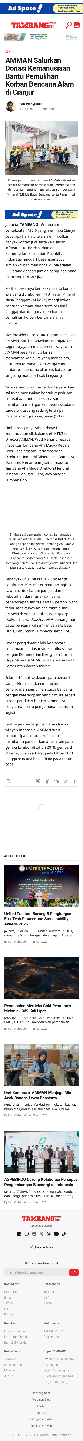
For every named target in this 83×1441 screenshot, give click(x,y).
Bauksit (9, 1314)
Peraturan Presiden (17, 1336)
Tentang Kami (41, 1393)
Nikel (7, 1309)
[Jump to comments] (7, 781)
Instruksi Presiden (16, 1342)
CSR (7, 51)
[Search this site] (68, 25)
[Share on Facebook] (47, 781)
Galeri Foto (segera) (57, 1370)
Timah (8, 1303)
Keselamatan (13, 1365)
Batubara (10, 1292)
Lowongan (51, 1365)
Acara (48, 1303)
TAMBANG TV (53, 1331)
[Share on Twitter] (37, 781)
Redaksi (41, 1412)
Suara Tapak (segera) (58, 1376)
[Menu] (76, 25)
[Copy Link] (75, 781)
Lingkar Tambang (55, 1382)
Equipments (52, 1336)
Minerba (9, 1370)
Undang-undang (15, 1331)
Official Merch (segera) (59, 1359)
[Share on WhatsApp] (65, 781)
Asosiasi (9, 1376)
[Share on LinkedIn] (56, 781)
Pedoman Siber (41, 1399)
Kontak (41, 1406)
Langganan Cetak (41, 1419)
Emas (8, 1297)
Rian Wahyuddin (31, 104)
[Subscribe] (74, 1272)
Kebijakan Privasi (41, 1425)
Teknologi (10, 1359)
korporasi (50, 1292)
